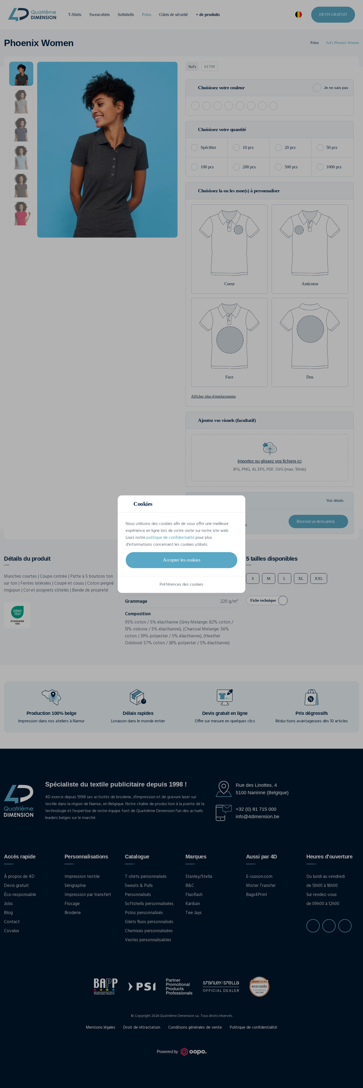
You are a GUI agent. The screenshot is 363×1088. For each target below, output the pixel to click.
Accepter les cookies (181, 560)
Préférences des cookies (181, 584)
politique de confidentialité (170, 537)
